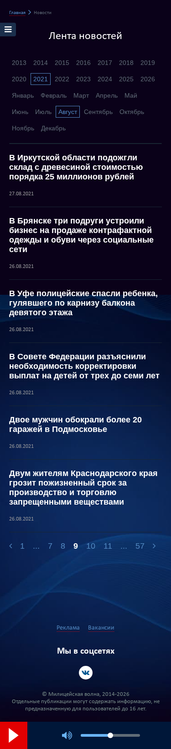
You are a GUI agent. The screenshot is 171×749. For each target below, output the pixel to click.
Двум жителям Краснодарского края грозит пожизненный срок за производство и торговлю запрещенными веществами (83, 487)
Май (130, 95)
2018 (126, 62)
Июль (43, 111)
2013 (19, 62)
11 (108, 546)
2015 (62, 62)
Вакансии (101, 628)
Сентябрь (98, 111)
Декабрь (53, 128)
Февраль (54, 95)
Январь (23, 95)
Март (81, 95)
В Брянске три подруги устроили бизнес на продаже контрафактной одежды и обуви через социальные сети (81, 235)
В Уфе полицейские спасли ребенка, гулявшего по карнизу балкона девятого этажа (83, 303)
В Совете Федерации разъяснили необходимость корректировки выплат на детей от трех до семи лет (84, 366)
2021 (40, 79)
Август (67, 111)
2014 (40, 62)
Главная (17, 12)
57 (140, 546)
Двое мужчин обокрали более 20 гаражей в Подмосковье (75, 424)
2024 (105, 79)
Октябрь (131, 111)
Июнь (20, 111)
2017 (105, 62)
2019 (147, 62)
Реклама (68, 628)
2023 (83, 79)
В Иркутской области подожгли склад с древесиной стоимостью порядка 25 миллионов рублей (76, 167)
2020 (19, 79)
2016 (83, 62)
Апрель (107, 95)
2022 (62, 79)
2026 (147, 79)
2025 (126, 79)
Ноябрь (23, 128)
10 (90, 546)
